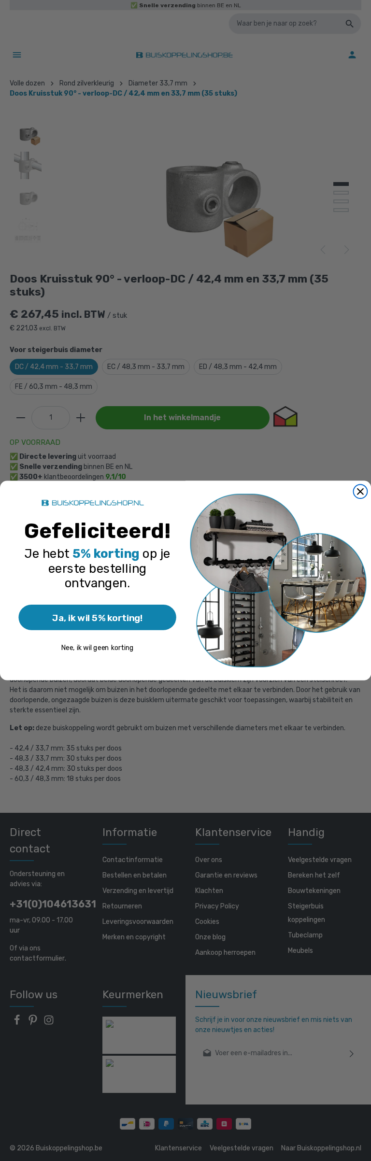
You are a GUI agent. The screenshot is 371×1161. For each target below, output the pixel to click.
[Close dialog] (361, 491)
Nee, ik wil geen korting (97, 648)
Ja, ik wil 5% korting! (97, 617)
